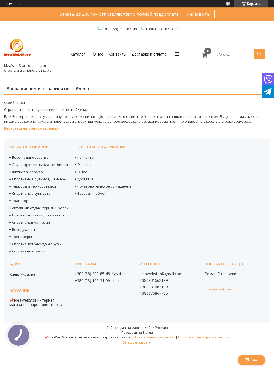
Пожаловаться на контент (154, 337)
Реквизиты (198, 14)
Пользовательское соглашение (104, 186)
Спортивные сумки (28, 251)
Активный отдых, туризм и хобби (40, 207)
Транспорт (21, 200)
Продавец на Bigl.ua (137, 332)
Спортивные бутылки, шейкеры (39, 179)
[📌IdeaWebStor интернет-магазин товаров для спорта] (17, 49)
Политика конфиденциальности (204, 337)
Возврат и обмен (91, 193)
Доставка (85, 179)
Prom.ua (161, 327)
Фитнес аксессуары (28, 171)
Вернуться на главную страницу (31, 128)
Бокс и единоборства (30, 157)
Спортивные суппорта (31, 193)
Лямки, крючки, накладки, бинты (40, 164)
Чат (255, 360)
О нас (98, 54)
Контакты (117, 54)
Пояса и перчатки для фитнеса (38, 215)
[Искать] (259, 54)
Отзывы (84, 164)
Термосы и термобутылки (34, 186)
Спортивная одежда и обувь (36, 243)
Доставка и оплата (149, 54)
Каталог (77, 54)
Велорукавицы (24, 229)
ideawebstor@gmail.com (161, 274)
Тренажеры (22, 236)
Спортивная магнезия (31, 222)
